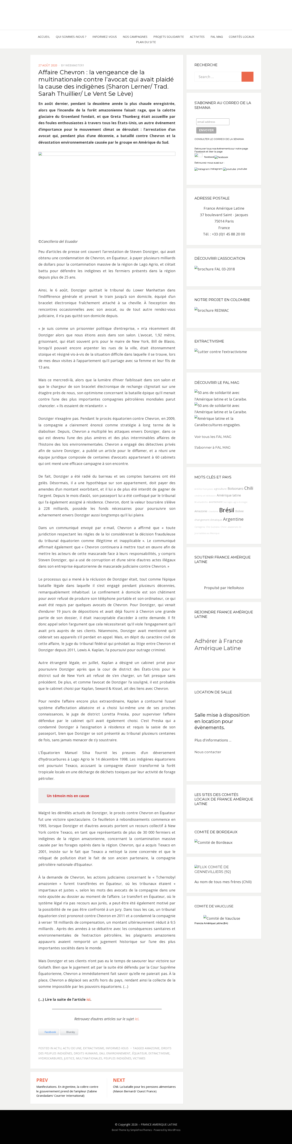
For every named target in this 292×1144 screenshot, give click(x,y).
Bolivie (239, 511)
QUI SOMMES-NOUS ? (71, 37)
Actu (57, 1048)
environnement (118, 1053)
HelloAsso (235, 587)
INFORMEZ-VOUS (104, 37)
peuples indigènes (117, 1058)
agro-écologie (240, 502)
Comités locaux (241, 37)
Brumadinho (201, 502)
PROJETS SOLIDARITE (168, 37)
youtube (241, 168)
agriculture (220, 489)
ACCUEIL (44, 37)
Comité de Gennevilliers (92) (212, 869)
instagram (216, 168)
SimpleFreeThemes (141, 1130)
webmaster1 (74, 65)
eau (102, 1053)
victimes (139, 1058)
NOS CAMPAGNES (135, 37)
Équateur (139, 1053)
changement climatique (208, 520)
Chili (248, 488)
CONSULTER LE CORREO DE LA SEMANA (219, 138)
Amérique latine (229, 495)
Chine (223, 527)
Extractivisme (93, 1048)
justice (69, 1058)
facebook (208, 156)
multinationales (89, 1058)
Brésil (226, 510)
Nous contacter (207, 752)
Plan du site (146, 42)
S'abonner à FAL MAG (212, 447)
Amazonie (152, 1048)
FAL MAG (217, 37)
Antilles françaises (203, 489)
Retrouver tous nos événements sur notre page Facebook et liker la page (221, 150)
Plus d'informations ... (212, 740)
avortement (215, 502)
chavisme (213, 511)
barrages (227, 502)
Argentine (233, 519)
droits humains (86, 1053)
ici (88, 999)
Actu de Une (72, 1048)
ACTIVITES (197, 37)
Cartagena (199, 527)
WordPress (174, 1130)
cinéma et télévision (205, 495)
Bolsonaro (235, 488)
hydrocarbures (50, 1058)
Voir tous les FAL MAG (212, 437)
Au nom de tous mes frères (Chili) (222, 881)
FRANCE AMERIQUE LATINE (159, 1124)
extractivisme (158, 1053)
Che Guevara (212, 527)
